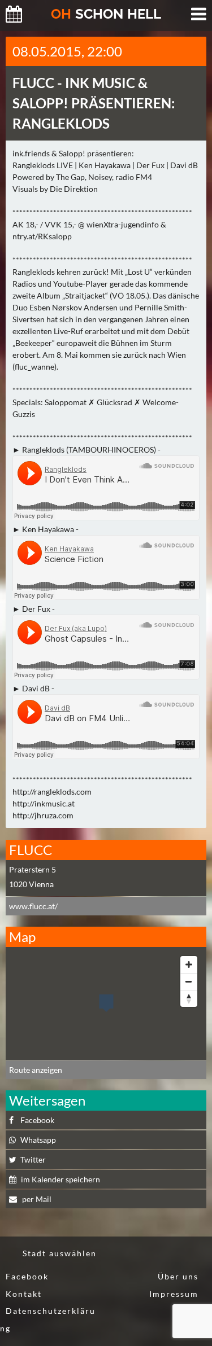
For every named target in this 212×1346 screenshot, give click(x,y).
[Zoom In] (188, 964)
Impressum (173, 1294)
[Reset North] (188, 998)
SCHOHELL (106, 14)
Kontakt (24, 1294)
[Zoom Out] (188, 981)
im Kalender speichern (60, 1179)
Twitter (33, 1159)
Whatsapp (38, 1140)
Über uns (178, 1276)
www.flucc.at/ (33, 906)
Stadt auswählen (60, 1253)
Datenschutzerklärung (48, 1319)
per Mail (35, 1199)
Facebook (37, 1120)
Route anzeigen (35, 1070)
